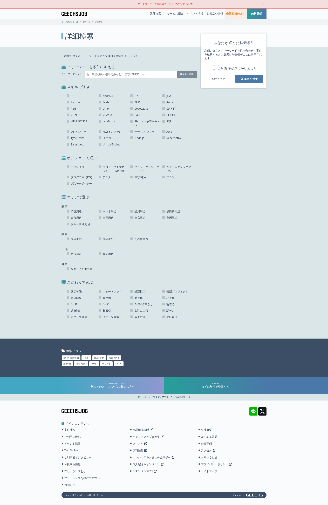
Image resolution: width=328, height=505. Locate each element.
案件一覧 (86, 21)
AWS (94, 363)
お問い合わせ (209, 457)
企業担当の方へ (235, 13)
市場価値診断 (141, 430)
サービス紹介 (175, 13)
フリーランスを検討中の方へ (82, 478)
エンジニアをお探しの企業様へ (152, 457)
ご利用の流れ (72, 437)
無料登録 (256, 13)
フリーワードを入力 (71, 74)
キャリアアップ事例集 (146, 437)
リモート (106, 363)
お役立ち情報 (215, 13)
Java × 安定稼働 (71, 357)
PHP (119, 363)
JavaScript (99, 357)
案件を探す (250, 79)
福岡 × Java (81, 363)
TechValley (71, 450)
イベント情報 (195, 13)
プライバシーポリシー (214, 464)
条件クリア (218, 79)
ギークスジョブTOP (70, 21)
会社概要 (206, 430)
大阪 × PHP (114, 357)
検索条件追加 (186, 74)
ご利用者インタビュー (78, 457)
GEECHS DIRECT (143, 471)
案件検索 (155, 13)
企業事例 (206, 443)
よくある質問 (209, 437)
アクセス (206, 450)
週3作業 (67, 363)
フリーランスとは (75, 471)
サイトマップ (209, 471)
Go (86, 357)
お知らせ (69, 485)
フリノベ (138, 443)
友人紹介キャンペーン (146, 464)
